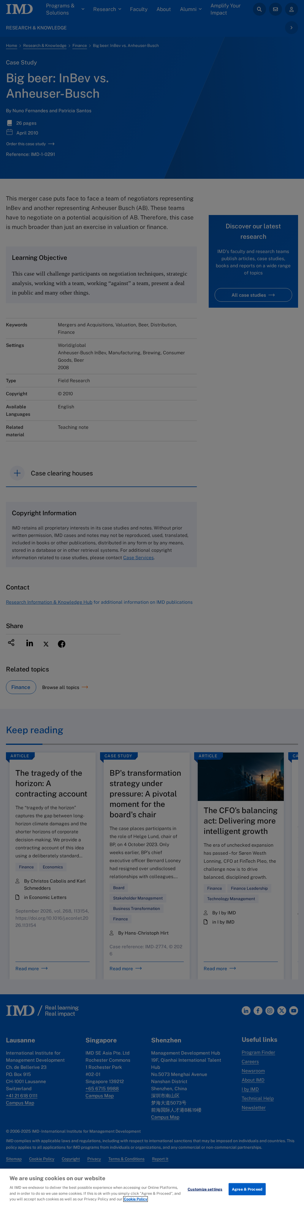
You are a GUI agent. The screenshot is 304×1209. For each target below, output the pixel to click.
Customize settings (205, 1189)
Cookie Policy (135, 1199)
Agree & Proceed (247, 1189)
